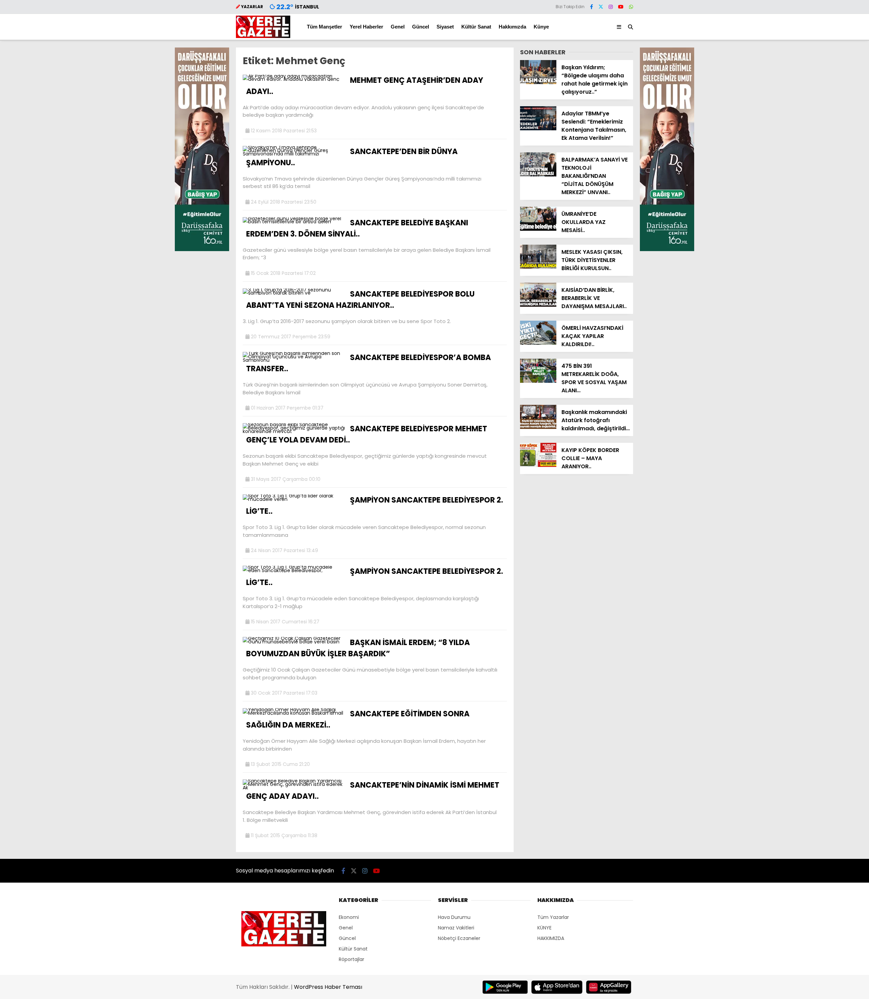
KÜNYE (544, 927)
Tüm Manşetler (324, 27)
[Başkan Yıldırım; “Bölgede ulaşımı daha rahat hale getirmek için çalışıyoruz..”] (538, 82)
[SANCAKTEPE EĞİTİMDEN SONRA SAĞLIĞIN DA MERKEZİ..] (294, 713)
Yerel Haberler (366, 27)
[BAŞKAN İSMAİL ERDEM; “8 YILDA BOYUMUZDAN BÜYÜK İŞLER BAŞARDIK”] (294, 641)
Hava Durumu (454, 917)
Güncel (420, 27)
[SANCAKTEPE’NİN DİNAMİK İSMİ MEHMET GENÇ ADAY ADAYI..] (294, 787)
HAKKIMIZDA (550, 938)
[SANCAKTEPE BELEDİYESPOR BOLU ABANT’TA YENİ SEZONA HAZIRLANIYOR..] (294, 292)
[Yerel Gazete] (263, 36)
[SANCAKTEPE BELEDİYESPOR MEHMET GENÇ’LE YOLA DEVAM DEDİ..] (294, 431)
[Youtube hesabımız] (621, 6)
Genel (398, 27)
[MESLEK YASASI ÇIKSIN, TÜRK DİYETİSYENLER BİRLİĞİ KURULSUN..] (538, 267)
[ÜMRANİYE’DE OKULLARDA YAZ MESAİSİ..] (538, 229)
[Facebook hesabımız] (591, 6)
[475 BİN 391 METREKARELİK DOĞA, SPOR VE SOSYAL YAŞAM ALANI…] (538, 381)
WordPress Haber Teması (328, 987)
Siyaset (445, 27)
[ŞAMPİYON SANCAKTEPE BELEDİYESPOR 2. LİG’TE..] (294, 499)
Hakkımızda (512, 27)
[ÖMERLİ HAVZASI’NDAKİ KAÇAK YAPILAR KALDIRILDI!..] (538, 343)
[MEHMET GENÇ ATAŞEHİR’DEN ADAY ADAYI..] (294, 79)
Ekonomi (349, 917)
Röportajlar (351, 959)
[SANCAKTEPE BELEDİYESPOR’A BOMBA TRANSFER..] (294, 360)
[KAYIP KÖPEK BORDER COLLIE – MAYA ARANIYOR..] (538, 465)
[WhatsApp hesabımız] (631, 6)
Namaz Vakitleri (456, 927)
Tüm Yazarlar (553, 917)
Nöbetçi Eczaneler (459, 938)
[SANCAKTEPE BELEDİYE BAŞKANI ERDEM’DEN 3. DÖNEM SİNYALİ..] (294, 221)
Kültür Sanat (476, 27)
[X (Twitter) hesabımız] (600, 6)
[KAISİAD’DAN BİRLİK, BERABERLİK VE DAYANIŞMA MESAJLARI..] (538, 305)
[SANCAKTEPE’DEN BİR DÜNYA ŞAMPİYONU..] (294, 153)
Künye (541, 27)
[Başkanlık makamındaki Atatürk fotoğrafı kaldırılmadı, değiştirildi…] (538, 427)
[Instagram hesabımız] (611, 6)
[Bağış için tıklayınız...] (202, 249)
